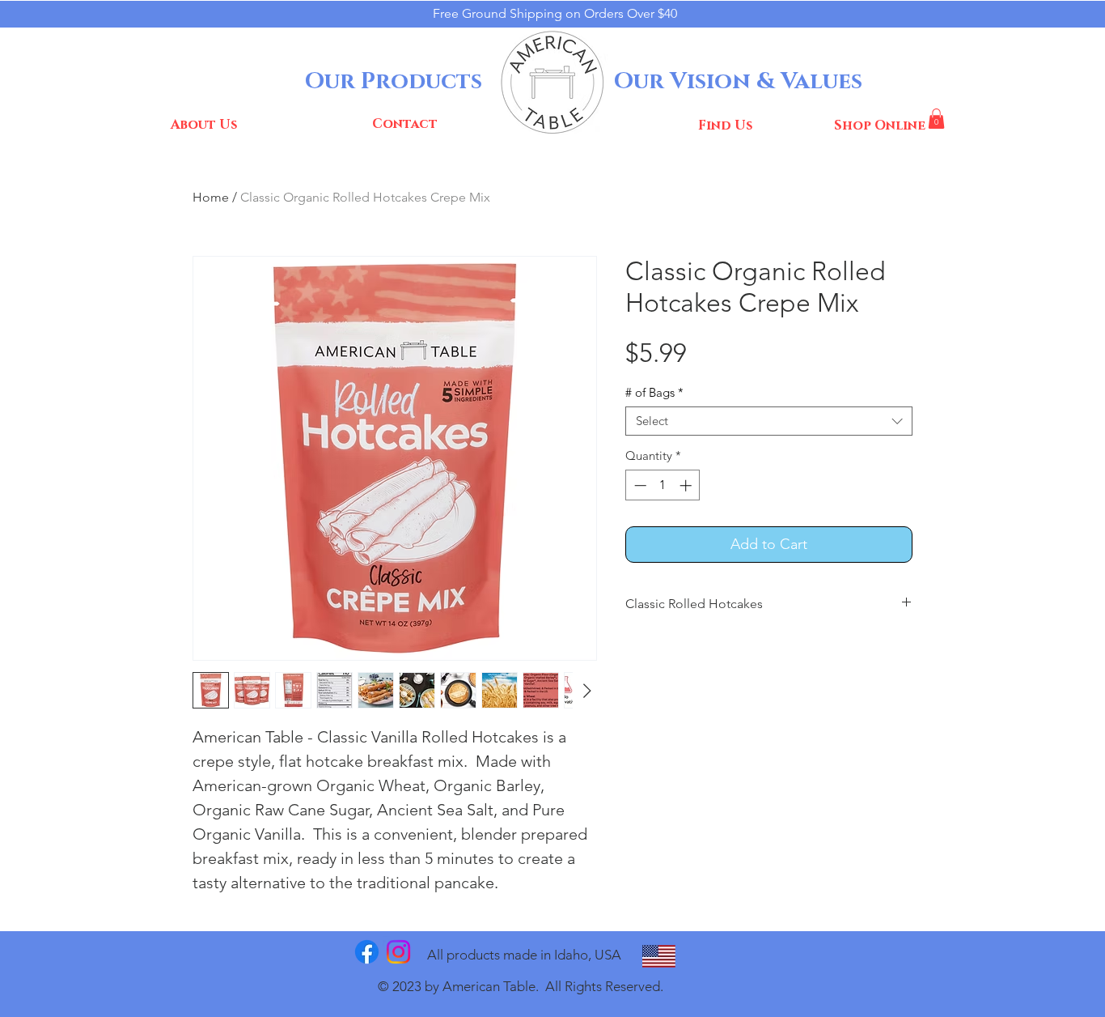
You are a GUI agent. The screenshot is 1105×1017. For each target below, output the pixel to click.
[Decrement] (639, 485)
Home (211, 197)
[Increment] (687, 485)
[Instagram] (398, 952)
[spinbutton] (663, 485)
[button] (936, 119)
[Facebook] (367, 952)
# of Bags (654, 392)
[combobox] (768, 421)
